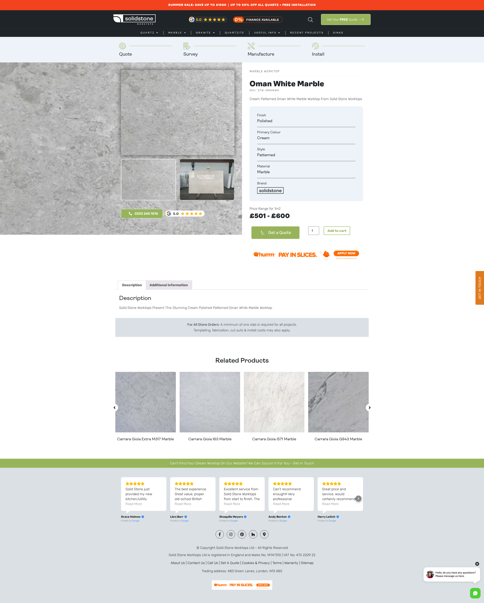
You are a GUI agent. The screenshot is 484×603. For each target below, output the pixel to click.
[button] (114, 407)
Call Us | (214, 563)
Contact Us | (197, 563)
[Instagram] (231, 534)
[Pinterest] (242, 534)
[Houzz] (253, 534)
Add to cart (336, 231)
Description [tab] (132, 285)
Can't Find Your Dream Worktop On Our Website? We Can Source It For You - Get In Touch (242, 463)
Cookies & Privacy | (257, 563)
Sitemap (307, 563)
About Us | (179, 563)
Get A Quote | (231, 563)
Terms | (278, 563)
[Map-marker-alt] (264, 534)
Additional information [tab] (169, 285)
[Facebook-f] (220, 534)
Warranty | (292, 563)
